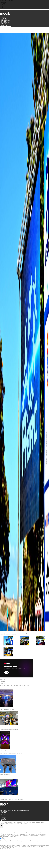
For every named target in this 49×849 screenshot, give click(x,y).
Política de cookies (20, 823)
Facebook (4, 817)
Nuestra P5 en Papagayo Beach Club (7, 685)
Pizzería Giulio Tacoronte (5, 774)
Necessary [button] (2, 837)
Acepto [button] (25, 823)
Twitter (3, 818)
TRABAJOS (4, 21)
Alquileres (2, 32)
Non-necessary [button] (3, 842)
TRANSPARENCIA (6, 22)
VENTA (4, 18)
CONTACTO (5, 23)
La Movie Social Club (4, 750)
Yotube (3, 820)
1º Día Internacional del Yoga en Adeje (21, 685)
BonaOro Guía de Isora (4, 726)
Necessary (3, 838)
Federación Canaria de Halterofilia (7, 797)
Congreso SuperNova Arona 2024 (7, 709)
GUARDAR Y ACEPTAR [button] (5, 848)
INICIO (3, 17)
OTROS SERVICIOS (6, 20)
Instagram (4, 819)
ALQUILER (4, 19)
